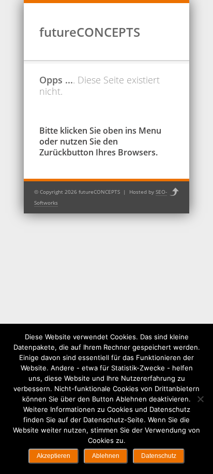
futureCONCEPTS (89, 31)
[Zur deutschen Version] (159, 15)
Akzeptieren (53, 455)
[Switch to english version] (169, 15)
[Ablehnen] (200, 399)
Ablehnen (105, 455)
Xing (159, 41)
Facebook (145, 41)
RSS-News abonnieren (172, 41)
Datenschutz (158, 455)
